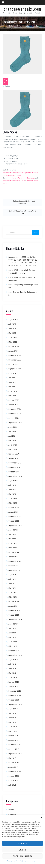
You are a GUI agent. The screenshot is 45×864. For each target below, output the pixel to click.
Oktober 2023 (13, 472)
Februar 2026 (13, 346)
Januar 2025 (13, 405)
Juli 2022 (12, 534)
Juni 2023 (12, 490)
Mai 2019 (12, 673)
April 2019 (12, 678)
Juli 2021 (12, 579)
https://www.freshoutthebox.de (14, 181)
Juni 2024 (12, 436)
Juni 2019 (12, 669)
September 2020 (15, 619)
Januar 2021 (13, 606)
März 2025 (12, 396)
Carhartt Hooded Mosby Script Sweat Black (24, 202)
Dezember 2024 (14, 409)
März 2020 (12, 646)
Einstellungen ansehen (22, 856)
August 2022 (13, 530)
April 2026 (12, 338)
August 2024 (13, 427)
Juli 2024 (12, 431)
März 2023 (12, 503)
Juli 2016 (12, 785)
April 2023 (12, 499)
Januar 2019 (13, 687)
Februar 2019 (13, 682)
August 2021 (13, 575)
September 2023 (15, 476)
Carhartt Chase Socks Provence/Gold (22, 211)
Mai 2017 (12, 758)
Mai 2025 (12, 387)
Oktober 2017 (13, 749)
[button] (41, 817)
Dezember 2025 (14, 355)
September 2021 (15, 570)
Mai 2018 (12, 722)
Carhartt (7, 86)
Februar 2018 (13, 736)
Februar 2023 (13, 508)
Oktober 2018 (13, 700)
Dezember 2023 (14, 463)
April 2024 (12, 445)
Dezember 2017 (14, 745)
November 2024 (14, 414)
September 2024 (15, 422)
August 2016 (13, 780)
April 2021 (12, 592)
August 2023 (13, 481)
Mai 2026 (12, 333)
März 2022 (12, 548)
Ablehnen (22, 849)
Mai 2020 (12, 637)
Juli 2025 (12, 378)
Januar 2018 (13, 740)
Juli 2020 (12, 628)
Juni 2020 (12, 633)
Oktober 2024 (13, 418)
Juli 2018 (12, 713)
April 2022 (12, 543)
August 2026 (13, 320)
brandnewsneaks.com (22, 9)
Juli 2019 (12, 664)
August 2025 (13, 373)
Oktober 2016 (13, 776)
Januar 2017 (13, 767)
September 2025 (15, 369)
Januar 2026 (13, 351)
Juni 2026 (12, 329)
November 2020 (14, 610)
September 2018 (15, 704)
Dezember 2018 (14, 691)
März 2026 (12, 342)
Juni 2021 (12, 584)
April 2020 (12, 642)
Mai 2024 (12, 440)
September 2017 (15, 754)
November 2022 (14, 516)
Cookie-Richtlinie (13, 861)
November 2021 (14, 561)
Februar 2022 (13, 552)
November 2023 (14, 467)
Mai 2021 (12, 588)
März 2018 (12, 731)
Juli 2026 (12, 324)
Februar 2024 (13, 454)
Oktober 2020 (13, 615)
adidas (11, 810)
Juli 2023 (12, 485)
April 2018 (12, 727)
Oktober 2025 (13, 364)
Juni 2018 (12, 718)
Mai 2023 (12, 494)
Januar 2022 (13, 557)
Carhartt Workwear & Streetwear (23, 178)
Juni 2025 (12, 382)
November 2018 (14, 695)
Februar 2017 (13, 763)
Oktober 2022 (13, 521)
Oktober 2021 (13, 566)
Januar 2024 (13, 458)
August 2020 (13, 624)
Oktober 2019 (13, 651)
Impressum (34, 861)
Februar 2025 (13, 400)
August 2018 (13, 709)
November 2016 (14, 771)
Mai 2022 (12, 539)
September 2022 (15, 525)
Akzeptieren (22, 843)
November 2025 (14, 360)
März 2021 (12, 597)
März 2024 (12, 449)
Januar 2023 (13, 512)
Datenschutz (24, 861)
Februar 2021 (13, 601)
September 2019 (15, 655)
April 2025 (12, 391)
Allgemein (12, 814)
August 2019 (13, 660)
